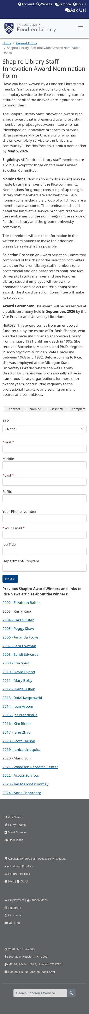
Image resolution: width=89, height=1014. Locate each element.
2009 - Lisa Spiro (15, 663)
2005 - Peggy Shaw (18, 628)
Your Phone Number (19, 511)
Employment (16, 900)
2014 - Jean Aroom (17, 706)
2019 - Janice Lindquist (21, 749)
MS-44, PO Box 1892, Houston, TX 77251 (35, 964)
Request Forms (26, 43)
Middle (8, 458)
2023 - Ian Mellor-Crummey (25, 784)
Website (46, 4)
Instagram (14, 907)
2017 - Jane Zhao (16, 732)
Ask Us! (78, 10)
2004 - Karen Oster (18, 620)
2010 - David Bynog (18, 671)
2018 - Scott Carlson (18, 741)
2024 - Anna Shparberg (21, 792)
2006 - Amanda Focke (20, 637)
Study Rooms (17, 825)
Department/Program (20, 561)
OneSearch (15, 817)
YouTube (14, 923)
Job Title (9, 544)
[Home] (30, 28)
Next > (10, 579)
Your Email (13, 528)
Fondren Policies (19, 874)
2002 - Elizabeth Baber (21, 602)
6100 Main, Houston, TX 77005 (27, 956)
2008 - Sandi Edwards (20, 654)
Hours (81, 4)
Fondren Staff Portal (42, 972)
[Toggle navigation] (81, 28)
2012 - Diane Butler (18, 689)
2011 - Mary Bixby (17, 680)
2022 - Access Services (20, 775)
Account (28, 4)
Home (6, 43)
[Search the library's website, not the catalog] (71, 993)
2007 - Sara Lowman (19, 645)
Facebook (14, 915)
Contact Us (15, 972)
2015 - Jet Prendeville (19, 714)
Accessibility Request (52, 858)
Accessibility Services (22, 858)
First (7, 442)
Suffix (7, 491)
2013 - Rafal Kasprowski (22, 697)
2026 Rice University (21, 949)
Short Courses (17, 832)
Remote (65, 4)
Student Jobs (39, 900)
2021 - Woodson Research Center (30, 766)
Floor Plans (15, 840)
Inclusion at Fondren (19, 866)
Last (7, 475)
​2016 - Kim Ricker (16, 723)
